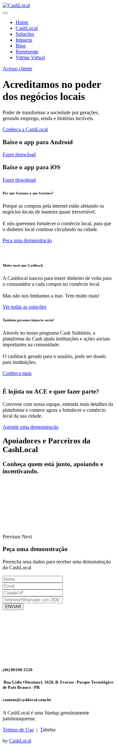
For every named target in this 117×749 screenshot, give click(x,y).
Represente (27, 51)
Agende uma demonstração (30, 427)
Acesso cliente (17, 68)
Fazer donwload (19, 154)
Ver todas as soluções (24, 307)
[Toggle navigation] (5, 13)
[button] (12, 536)
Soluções (25, 34)
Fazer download (19, 180)
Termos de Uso (18, 729)
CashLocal (27, 28)
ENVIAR (13, 606)
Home (22, 22)
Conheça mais (17, 373)
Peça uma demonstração (27, 240)
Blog (21, 46)
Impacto (24, 40)
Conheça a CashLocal (25, 129)
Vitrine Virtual (30, 57)
